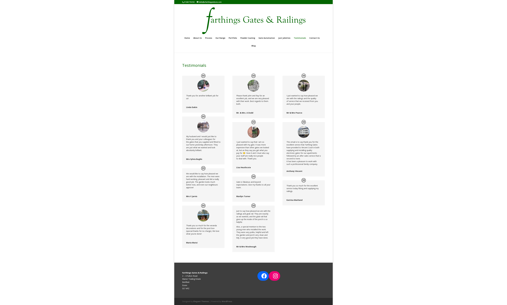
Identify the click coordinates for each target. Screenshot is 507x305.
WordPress (227, 301)
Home (187, 38)
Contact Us (314, 38)
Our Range (220, 38)
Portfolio (233, 38)
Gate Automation (267, 38)
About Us (197, 38)
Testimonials (300, 38)
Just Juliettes (284, 38)
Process (208, 38)
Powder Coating (247, 38)
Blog (254, 46)
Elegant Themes (201, 301)
